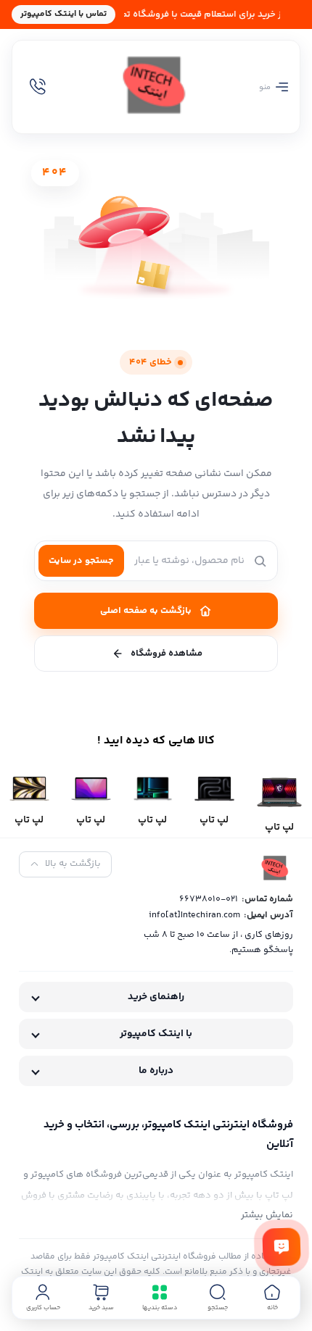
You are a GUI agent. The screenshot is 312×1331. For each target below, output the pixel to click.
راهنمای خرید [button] (156, 997)
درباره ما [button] (156, 1071)
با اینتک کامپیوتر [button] (156, 1034)
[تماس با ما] (281, 1247)
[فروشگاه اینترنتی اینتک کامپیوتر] (156, 87)
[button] (217, 1297)
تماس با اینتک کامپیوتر (63, 14)
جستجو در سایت (81, 561)
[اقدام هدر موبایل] (37, 87)
